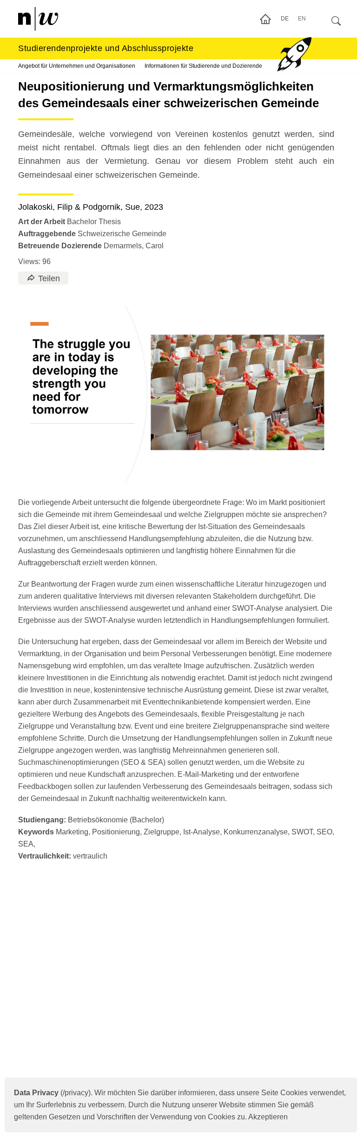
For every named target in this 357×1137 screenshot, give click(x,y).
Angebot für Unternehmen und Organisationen (76, 66)
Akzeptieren (268, 1117)
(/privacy (51, 1093)
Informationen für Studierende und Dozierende (203, 66)
